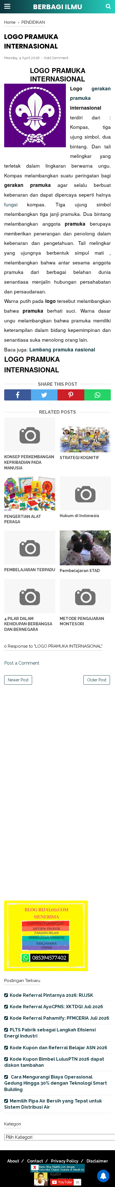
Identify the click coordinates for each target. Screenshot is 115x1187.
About (13, 1161)
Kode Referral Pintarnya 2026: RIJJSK (51, 995)
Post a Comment (21, 663)
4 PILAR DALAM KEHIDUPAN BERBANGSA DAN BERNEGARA (28, 624)
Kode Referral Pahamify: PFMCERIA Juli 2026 (59, 1018)
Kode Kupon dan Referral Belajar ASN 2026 (58, 1047)
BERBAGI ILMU (57, 7)
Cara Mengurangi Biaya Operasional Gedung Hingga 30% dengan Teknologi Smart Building (55, 1083)
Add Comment (56, 58)
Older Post (96, 680)
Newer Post (18, 680)
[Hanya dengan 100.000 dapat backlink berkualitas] (46, 969)
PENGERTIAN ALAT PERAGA (22, 519)
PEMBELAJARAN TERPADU (29, 570)
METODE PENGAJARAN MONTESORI (82, 621)
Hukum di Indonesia (79, 515)
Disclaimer (97, 1161)
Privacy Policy (64, 1161)
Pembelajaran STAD (80, 570)
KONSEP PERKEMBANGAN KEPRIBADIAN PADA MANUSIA (29, 462)
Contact (35, 1161)
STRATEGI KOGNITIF (79, 457)
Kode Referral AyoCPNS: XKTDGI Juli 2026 (56, 1006)
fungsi (15, 204)
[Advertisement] (57, 748)
